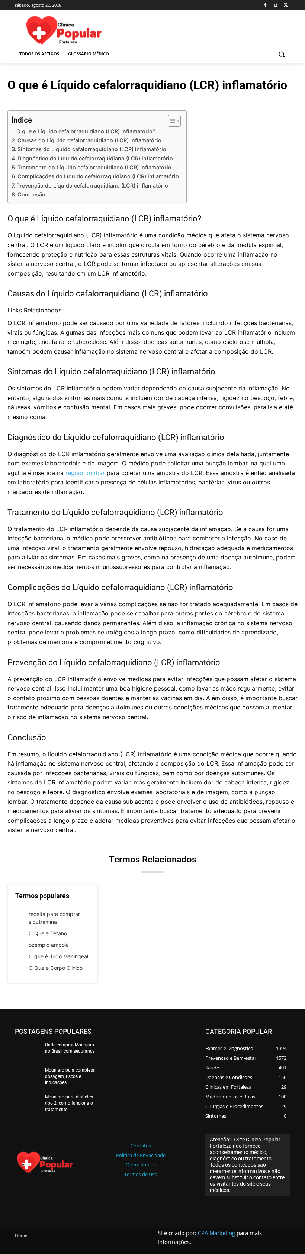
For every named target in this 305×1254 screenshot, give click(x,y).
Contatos (141, 1145)
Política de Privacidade (141, 1155)
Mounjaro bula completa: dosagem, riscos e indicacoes (70, 1076)
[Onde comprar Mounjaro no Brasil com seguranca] (27, 1052)
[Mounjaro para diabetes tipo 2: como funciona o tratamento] (27, 1104)
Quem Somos (141, 1164)
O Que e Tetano (48, 933)
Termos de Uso (140, 1174)
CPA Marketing (216, 1233)
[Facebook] (265, 5)
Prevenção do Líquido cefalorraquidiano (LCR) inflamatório (92, 185)
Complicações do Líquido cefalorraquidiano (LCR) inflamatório (98, 176)
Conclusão (31, 194)
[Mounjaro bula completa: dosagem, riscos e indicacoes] (27, 1077)
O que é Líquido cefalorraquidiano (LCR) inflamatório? (85, 131)
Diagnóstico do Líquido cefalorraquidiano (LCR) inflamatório (95, 158)
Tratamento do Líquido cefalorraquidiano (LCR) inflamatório (94, 167)
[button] (281, 54)
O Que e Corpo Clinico (56, 968)
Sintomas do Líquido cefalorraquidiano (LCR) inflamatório (91, 149)
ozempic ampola (49, 945)
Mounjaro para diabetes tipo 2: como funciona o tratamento (69, 1103)
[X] (286, 5)
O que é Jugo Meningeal (58, 956)
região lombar (85, 473)
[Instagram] (275, 5)
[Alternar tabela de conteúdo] (170, 120)
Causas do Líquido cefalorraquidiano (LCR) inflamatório (89, 140)
